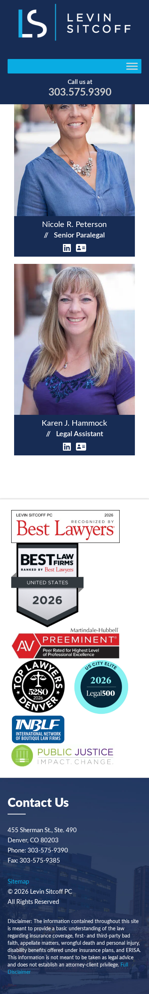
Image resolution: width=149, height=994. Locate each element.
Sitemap (18, 882)
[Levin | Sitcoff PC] (74, 39)
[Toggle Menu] (132, 66)
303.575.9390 (79, 92)
